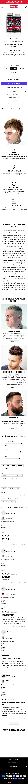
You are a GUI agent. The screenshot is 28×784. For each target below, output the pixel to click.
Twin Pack (13, 68)
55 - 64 (18, 478)
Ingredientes (14, 100)
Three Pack (21, 68)
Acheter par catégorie (13, 762)
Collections (11, 41)
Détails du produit (14, 94)
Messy (10, 498)
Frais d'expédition (14, 54)
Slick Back (14, 495)
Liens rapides (13, 766)
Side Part (5, 495)
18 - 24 (12, 475)
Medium (11, 488)
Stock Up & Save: (14, 65)
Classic (12, 501)
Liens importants (13, 770)
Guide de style (14, 341)
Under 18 (5, 475)
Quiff (21, 495)
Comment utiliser (14, 97)
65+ (4, 481)
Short (4, 488)
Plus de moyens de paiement (14, 87)
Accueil (6, 41)
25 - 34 (19, 475)
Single (6, 68)
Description (14, 91)
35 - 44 (5, 478)
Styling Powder (9, 518)
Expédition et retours (14, 104)
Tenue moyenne (19, 41)
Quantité (14, 59)
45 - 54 (11, 478)
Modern (5, 501)
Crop (4, 498)
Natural (17, 498)
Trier (10, 507)
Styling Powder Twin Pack (11, 594)
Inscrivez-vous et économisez (13, 773)
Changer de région (13, 759)
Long (17, 488)
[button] (14, 50)
